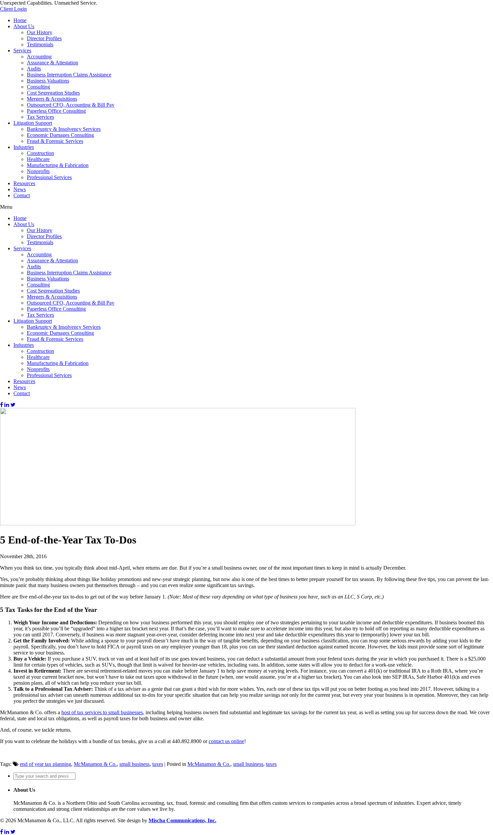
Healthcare (38, 159)
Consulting (38, 87)
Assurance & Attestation (52, 62)
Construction (40, 153)
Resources (24, 183)
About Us (23, 26)
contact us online (226, 741)
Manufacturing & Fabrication (58, 165)
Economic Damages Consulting (60, 135)
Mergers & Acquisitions (52, 99)
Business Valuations (48, 81)
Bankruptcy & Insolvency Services (64, 129)
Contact (21, 195)
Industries (23, 147)
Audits (34, 68)
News (19, 189)
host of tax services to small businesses (102, 712)
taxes (157, 764)
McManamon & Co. (95, 764)
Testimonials (40, 44)
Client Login (13, 9)
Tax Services (40, 117)
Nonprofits (38, 171)
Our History (39, 32)
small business (134, 764)
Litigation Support (32, 123)
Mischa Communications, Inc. (182, 820)
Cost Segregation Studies (53, 93)
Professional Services (49, 177)
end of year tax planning (45, 764)
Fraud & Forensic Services (55, 141)
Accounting (39, 56)
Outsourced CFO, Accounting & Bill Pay (70, 105)
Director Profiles (44, 38)
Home (19, 20)
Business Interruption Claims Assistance (69, 74)
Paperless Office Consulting (56, 111)
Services (22, 50)
